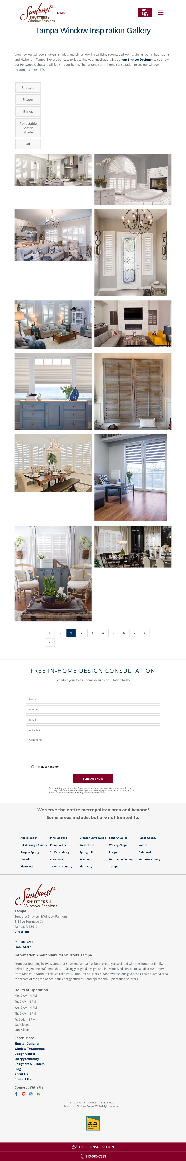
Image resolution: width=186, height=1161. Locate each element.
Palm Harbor (58, 845)
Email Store (23, 947)
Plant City (86, 866)
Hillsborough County (34, 845)
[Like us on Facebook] (16, 1095)
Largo (113, 852)
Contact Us (23, 1079)
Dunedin (26, 859)
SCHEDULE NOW (93, 778)
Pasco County (147, 837)
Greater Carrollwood (93, 837)
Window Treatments (30, 1049)
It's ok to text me (47, 766)
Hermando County (121, 859)
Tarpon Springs (31, 852)
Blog (18, 1069)
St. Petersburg (59, 852)
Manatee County (149, 859)
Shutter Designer (27, 1044)
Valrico (143, 845)
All (28, 144)
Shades (28, 99)
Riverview (27, 866)
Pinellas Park (58, 837)
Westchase (87, 845)
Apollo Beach (29, 837)
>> (50, 642)
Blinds (28, 111)
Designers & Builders (30, 1064)
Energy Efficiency (27, 1059)
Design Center (25, 1054)
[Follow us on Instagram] (31, 1095)
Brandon (85, 859)
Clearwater (57, 859)
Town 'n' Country (61, 866)
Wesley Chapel (118, 845)
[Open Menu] (161, 13)
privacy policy (75, 792)
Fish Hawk (145, 852)
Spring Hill (86, 852)
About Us (21, 1074)
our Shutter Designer (137, 60)
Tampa (113, 866)
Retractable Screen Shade (28, 127)
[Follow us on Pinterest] (23, 1095)
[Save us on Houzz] (38, 1095)
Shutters (28, 87)
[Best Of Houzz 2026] (93, 1123)
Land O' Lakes (118, 837)
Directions (22, 932)
